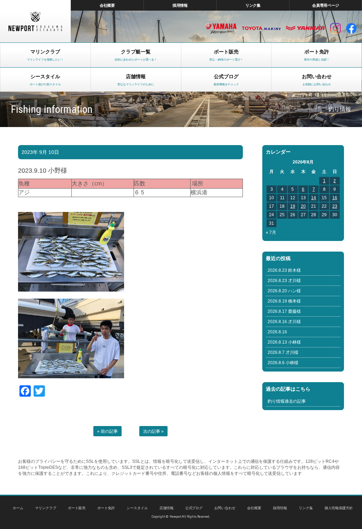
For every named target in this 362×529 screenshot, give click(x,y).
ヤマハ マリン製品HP (221, 28)
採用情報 (180, 5)
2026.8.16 (277, 331)
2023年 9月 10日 (40, 152)
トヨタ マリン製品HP (261, 28)
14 (313, 197)
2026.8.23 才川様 (284, 280)
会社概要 (107, 5)
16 (334, 197)
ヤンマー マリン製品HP (305, 28)
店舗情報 (166, 508)
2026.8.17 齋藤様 (284, 311)
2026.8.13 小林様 (284, 342)
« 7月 (271, 232)
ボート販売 (77, 508)
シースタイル (137, 508)
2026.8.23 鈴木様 (284, 270)
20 (303, 206)
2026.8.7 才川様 (283, 352)
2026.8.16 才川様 (284, 321)
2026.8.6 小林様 (283, 362)
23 (334, 206)
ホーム (18, 508)
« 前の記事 (107, 431)
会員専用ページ (325, 5)
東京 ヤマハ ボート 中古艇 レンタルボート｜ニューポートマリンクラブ (35, 21)
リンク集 (253, 5)
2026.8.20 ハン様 (284, 290)
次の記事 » (153, 431)
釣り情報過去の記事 (287, 401)
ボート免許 (106, 508)
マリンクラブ (45, 508)
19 (292, 206)
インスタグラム (335, 28)
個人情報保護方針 (339, 508)
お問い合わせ (224, 508)
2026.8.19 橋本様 (284, 301)
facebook (351, 28)
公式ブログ (194, 508)
